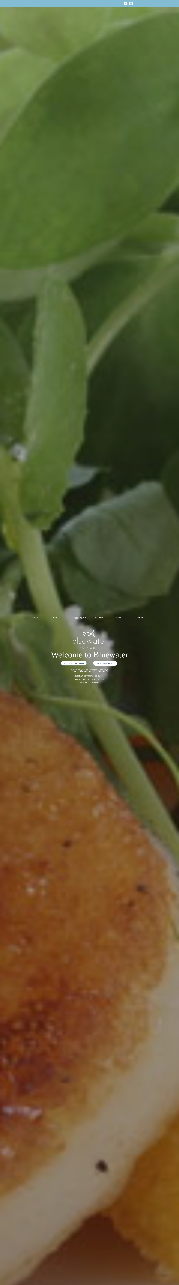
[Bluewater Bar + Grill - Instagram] (131, 3)
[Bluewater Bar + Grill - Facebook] (126, 3)
